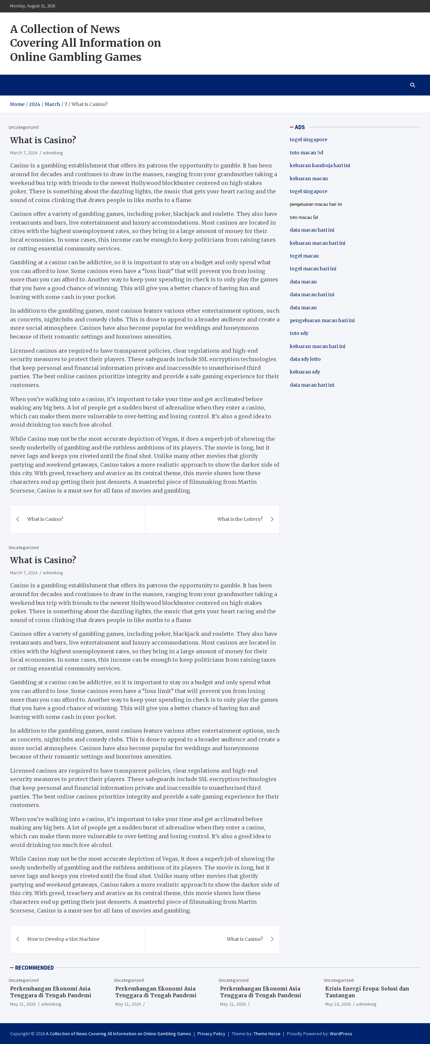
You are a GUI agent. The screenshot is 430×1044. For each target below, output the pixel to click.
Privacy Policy (211, 1034)
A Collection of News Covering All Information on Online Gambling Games (85, 43)
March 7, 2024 (23, 153)
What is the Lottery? (240, 519)
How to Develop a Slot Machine (63, 939)
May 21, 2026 (23, 1004)
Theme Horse (267, 1034)
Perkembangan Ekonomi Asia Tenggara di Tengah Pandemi (50, 992)
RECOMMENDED (34, 967)
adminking (53, 153)
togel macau (304, 256)
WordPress (341, 1034)
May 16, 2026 (338, 1004)
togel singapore (308, 140)
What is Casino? (45, 519)
